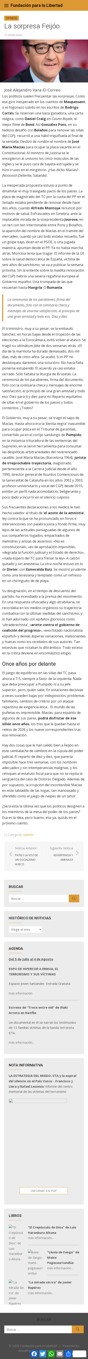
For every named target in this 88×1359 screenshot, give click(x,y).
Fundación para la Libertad (37, 5)
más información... (21, 1042)
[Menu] (6, 5)
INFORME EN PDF (44, 1191)
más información (20, 993)
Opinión (11, 18)
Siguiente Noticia (61, 854)
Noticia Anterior (26, 856)
